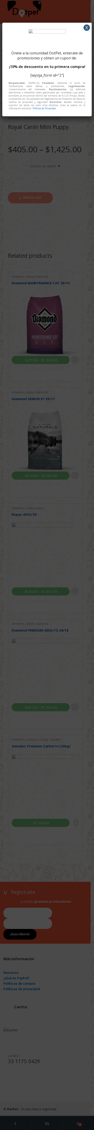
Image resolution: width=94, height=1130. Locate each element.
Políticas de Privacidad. (44, 108)
